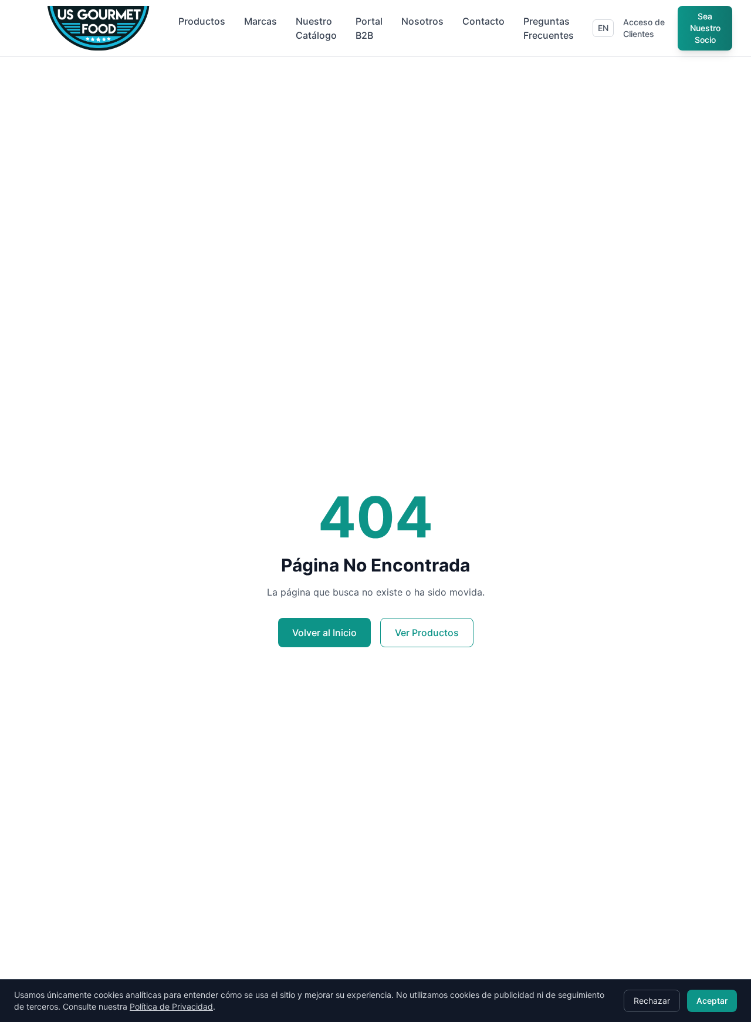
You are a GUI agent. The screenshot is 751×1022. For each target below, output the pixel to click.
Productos (201, 21)
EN (603, 28)
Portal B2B (369, 28)
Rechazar (652, 1001)
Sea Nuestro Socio (705, 28)
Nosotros (422, 21)
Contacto (483, 21)
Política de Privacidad (171, 1006)
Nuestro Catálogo (316, 28)
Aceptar (712, 1001)
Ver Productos (427, 632)
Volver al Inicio (324, 632)
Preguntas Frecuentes (548, 28)
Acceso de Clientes (644, 28)
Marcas (260, 21)
